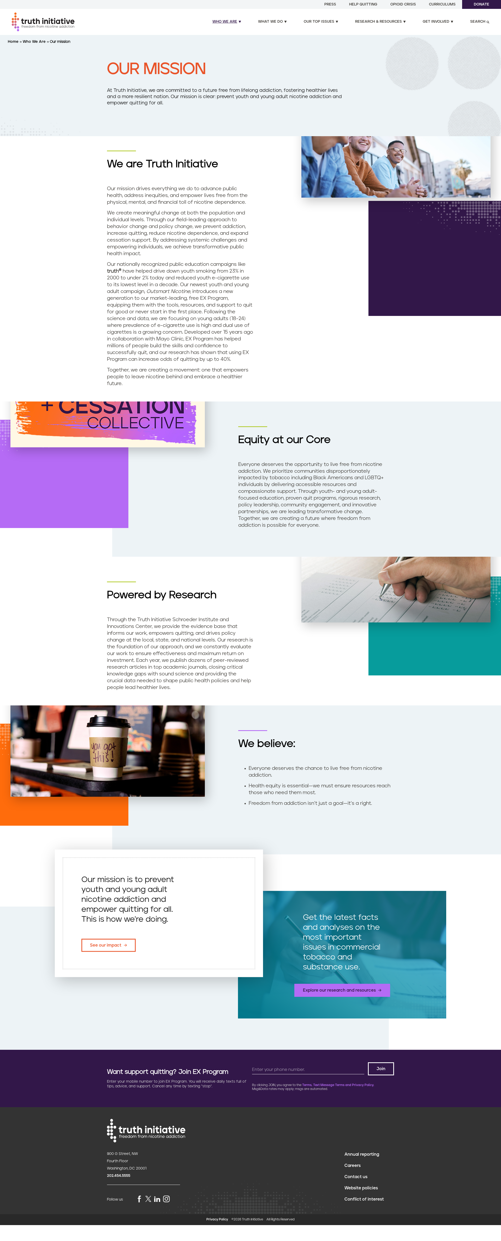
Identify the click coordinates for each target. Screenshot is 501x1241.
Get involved (436, 21)
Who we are (224, 21)
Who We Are (35, 42)
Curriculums (442, 4)
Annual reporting (361, 1154)
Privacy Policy (217, 1219)
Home (14, 42)
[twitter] (148, 1199)
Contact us (355, 1177)
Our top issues (319, 21)
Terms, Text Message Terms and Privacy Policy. (338, 1085)
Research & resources (378, 21)
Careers (352, 1166)
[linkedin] (157, 1199)
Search (477, 21)
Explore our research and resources (339, 990)
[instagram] (166, 1199)
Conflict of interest (364, 1199)
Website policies (361, 1188)
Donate (481, 4)
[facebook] (139, 1199)
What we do (270, 21)
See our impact (105, 945)
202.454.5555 (118, 1176)
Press (330, 4)
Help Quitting (363, 4)
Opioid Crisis (403, 4)
